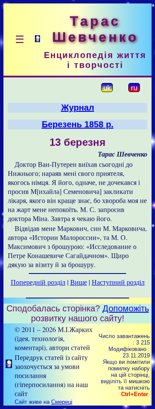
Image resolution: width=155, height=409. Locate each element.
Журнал (77, 107)
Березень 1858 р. (78, 124)
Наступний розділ (118, 281)
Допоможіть (125, 308)
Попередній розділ (38, 281)
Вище (78, 281)
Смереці (61, 402)
